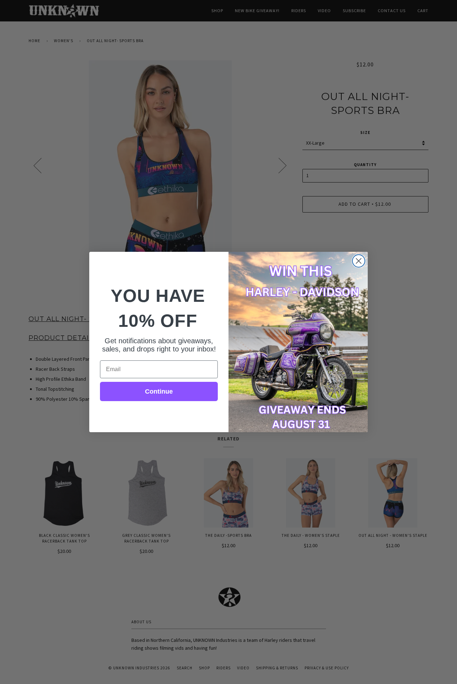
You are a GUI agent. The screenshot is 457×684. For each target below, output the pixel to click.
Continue (159, 391)
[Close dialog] (358, 261)
